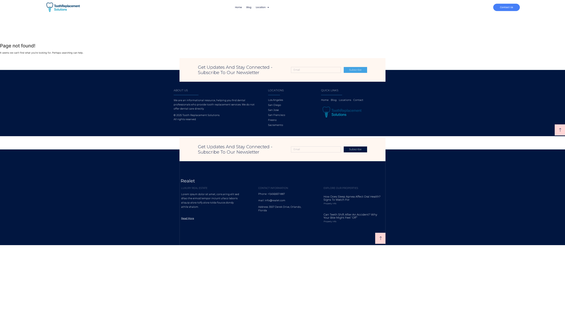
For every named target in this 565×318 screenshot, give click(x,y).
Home (238, 7)
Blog (248, 7)
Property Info (330, 203)
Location (261, 7)
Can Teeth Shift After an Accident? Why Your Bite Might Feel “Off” (350, 216)
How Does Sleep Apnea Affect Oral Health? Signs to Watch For (352, 198)
